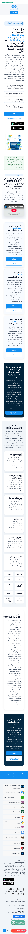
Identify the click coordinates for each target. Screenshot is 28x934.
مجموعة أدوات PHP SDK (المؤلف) (12, 837)
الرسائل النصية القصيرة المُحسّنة (13, 792)
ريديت (6, 891)
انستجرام (21, 891)
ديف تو (21, 889)
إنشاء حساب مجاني (8, 2)
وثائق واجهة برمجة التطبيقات (14, 118)
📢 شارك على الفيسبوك (19, 916)
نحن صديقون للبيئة (21, 908)
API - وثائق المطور (21, 911)
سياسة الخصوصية (21, 901)
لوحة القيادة (14, 12)
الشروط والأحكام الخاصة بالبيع (19, 899)
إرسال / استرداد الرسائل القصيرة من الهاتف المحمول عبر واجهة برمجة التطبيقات (12, 787)
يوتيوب (10, 893)
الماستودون (13, 891)
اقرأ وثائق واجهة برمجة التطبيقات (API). (14, 758)
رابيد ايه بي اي (17, 832)
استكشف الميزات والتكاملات (14, 413)
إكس (16, 893)
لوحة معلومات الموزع (13, 905)
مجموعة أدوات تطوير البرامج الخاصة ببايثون (12, 822)
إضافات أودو (17, 827)
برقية (21, 893)
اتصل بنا (23, 904)
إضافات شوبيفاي (16, 807)
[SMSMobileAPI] (14, 7)
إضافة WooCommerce (14, 802)
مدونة (23, 909)
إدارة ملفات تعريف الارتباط (11, 901)
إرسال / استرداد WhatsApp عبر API (12, 797)
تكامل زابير (17, 817)
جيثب (5, 893)
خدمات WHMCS (16, 848)
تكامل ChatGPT (16, 812)
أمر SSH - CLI (17, 843)
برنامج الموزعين (21, 905)
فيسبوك (8, 889)
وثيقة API (14, 263)
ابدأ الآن (14, 113)
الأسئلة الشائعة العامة (20, 907)
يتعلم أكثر (14, 259)
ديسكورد (15, 889)
